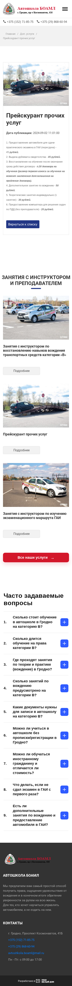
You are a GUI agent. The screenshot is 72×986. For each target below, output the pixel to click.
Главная (10, 33)
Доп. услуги (27, 33)
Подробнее (21, 371)
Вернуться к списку (22, 224)
